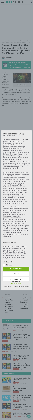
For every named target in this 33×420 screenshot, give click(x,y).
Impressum (7, 286)
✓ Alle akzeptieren (16, 268)
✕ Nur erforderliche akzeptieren (16, 280)
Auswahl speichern (16, 274)
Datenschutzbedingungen (21, 286)
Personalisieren (16, 283)
